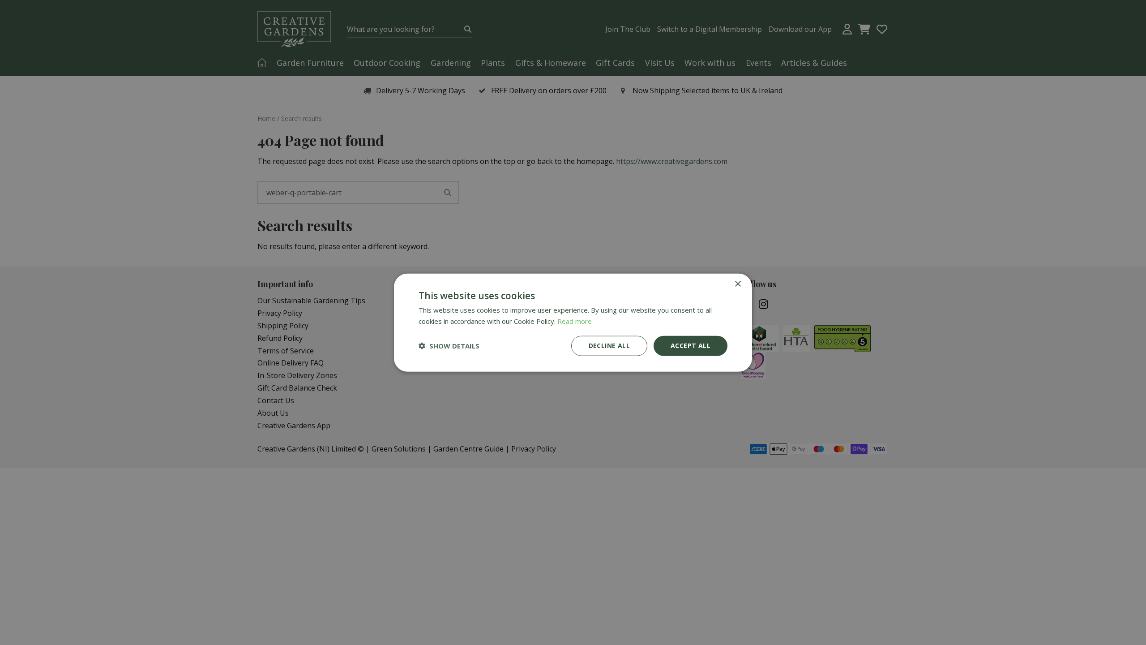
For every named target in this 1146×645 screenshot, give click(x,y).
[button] (449, 346)
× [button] (737, 284)
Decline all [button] (609, 345)
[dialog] (573, 323)
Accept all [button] (690, 345)
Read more (574, 321)
